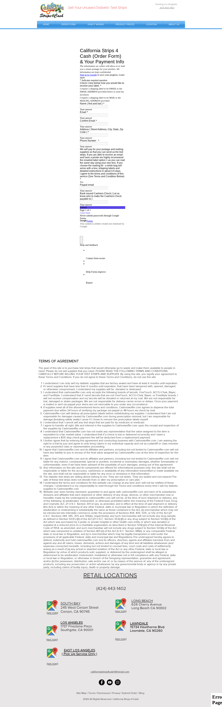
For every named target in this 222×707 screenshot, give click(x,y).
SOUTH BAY (70, 603)
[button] (151, 24)
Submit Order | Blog (133, 692)
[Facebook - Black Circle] (102, 682)
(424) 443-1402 (111, 588)
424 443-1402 (166, 7)
